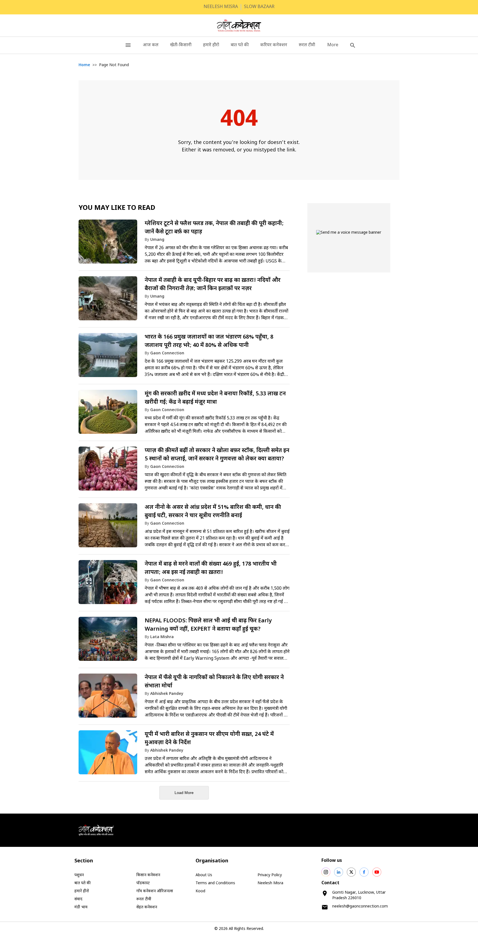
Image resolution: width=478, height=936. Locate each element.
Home (84, 65)
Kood (200, 891)
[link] (184, 244)
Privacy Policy (270, 875)
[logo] (239, 25)
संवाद (78, 899)
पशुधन (79, 875)
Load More (184, 792)
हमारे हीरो (211, 45)
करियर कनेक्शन (273, 45)
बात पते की (240, 45)
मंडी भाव (80, 907)
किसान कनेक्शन (148, 875)
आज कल (151, 45)
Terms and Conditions (215, 883)
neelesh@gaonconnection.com (360, 906)
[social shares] (325, 872)
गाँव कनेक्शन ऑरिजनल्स (154, 891)
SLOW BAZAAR (259, 7)
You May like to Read (117, 208)
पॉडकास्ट (143, 883)
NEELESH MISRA (221, 7)
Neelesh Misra (270, 883)
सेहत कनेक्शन (146, 907)
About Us (204, 875)
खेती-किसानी (180, 45)
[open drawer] (128, 45)
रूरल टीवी (307, 45)
